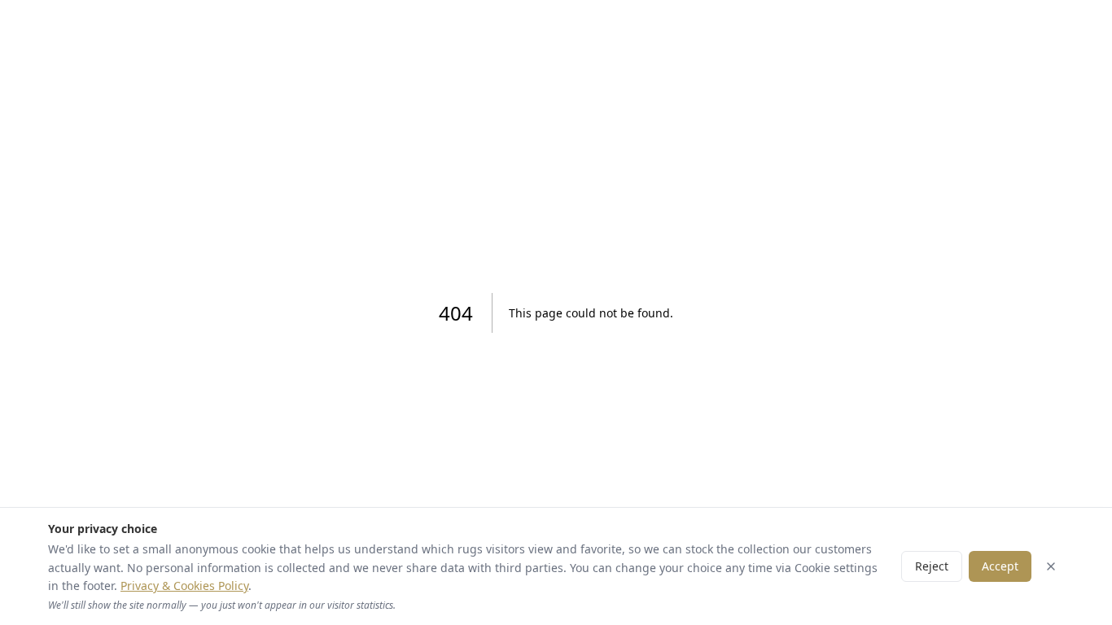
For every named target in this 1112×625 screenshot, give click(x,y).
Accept (1000, 566)
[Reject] (1051, 566)
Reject (931, 566)
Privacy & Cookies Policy (184, 585)
